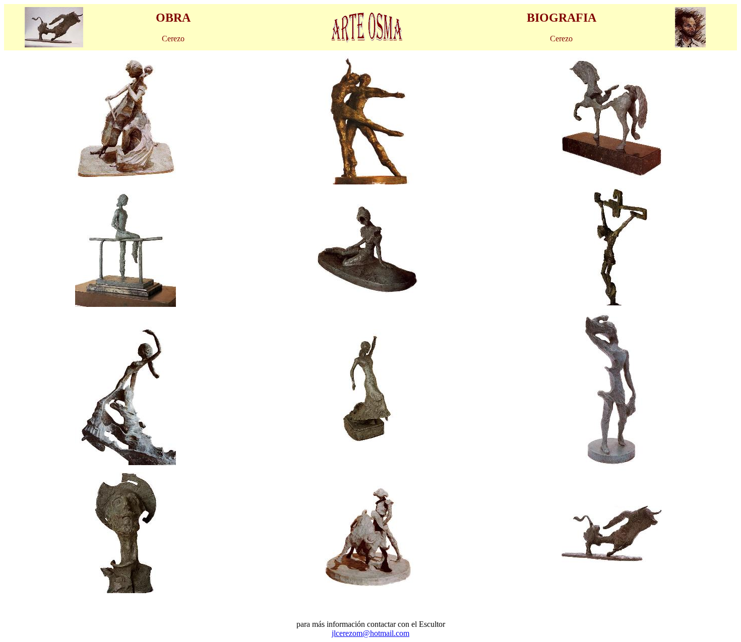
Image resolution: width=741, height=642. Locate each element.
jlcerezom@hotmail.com (370, 633)
